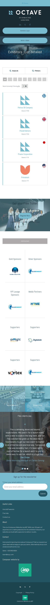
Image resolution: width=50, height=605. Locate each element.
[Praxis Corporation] (25, 151)
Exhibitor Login (25, 31)
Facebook (30, 24)
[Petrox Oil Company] (25, 104)
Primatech (25, 177)
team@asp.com (8, 554)
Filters (37, 71)
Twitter (25, 24)
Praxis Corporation (25, 154)
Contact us (6, 517)
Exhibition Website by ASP (25, 601)
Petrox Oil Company (25, 107)
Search (15, 71)
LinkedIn (20, 24)
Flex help (6, 513)
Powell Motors (25, 130)
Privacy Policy (30, 592)
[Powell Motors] (25, 127)
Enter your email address (13, 482)
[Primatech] (25, 174)
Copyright (19, 592)
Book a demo (25, 40)
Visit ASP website (8, 509)
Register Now (25, 215)
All (5, 79)
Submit (43, 493)
